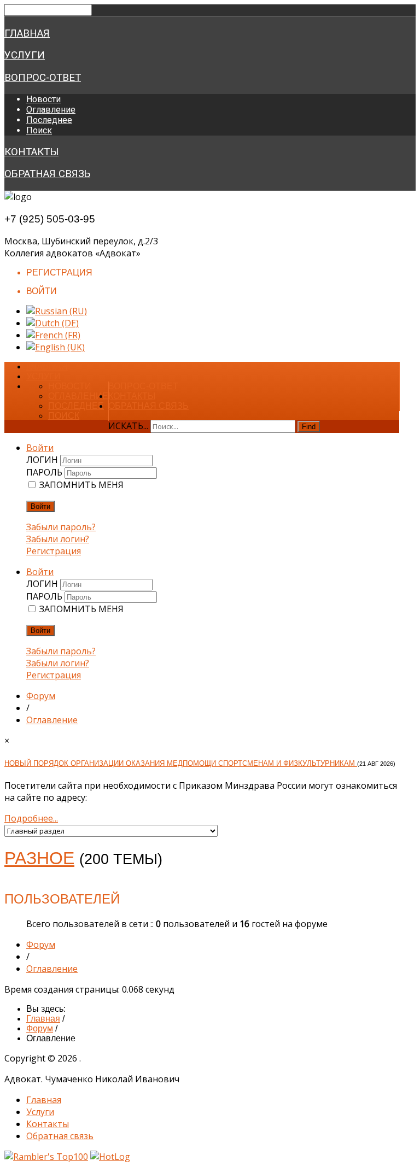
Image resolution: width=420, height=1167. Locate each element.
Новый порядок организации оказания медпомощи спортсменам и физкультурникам (180, 763)
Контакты (31, 152)
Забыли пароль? (61, 527)
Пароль (45, 472)
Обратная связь (47, 174)
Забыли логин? (57, 539)
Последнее (49, 120)
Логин (43, 460)
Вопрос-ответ (42, 78)
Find (309, 427)
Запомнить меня (81, 485)
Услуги (24, 55)
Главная (27, 33)
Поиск (39, 130)
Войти (40, 506)
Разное (39, 858)
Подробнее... (31, 818)
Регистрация (53, 551)
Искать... (128, 426)
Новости (43, 99)
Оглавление (50, 109)
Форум (40, 696)
